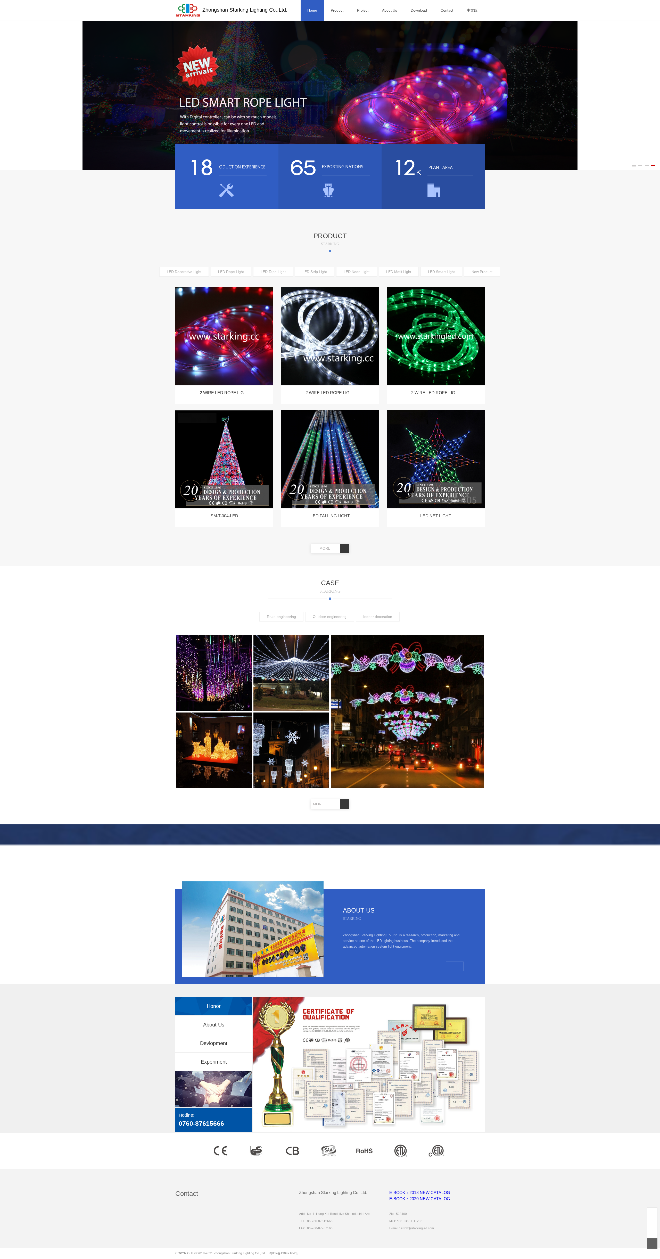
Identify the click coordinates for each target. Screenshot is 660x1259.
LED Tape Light (273, 272)
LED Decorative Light (184, 272)
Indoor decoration (377, 617)
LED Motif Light (398, 272)
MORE (325, 548)
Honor (214, 1006)
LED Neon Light (356, 272)
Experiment (214, 1062)
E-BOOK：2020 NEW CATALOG (419, 1199)
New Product (482, 272)
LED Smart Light (441, 272)
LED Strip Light (314, 272)
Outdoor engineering (329, 617)
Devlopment (213, 1043)
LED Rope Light (231, 272)
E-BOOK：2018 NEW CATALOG (419, 1192)
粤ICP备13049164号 (283, 1253)
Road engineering (281, 617)
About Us (213, 1025)
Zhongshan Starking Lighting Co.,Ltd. (244, 10)
